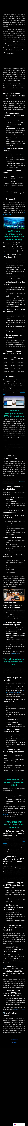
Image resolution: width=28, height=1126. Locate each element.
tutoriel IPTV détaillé (15, 653)
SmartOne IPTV (9, 692)
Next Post (14, 1042)
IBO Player (17, 692)
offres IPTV (6, 814)
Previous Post (14, 1039)
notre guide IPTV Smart (18, 1009)
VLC (24, 690)
